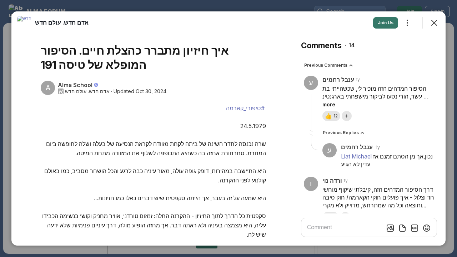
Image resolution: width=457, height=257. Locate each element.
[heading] (62, 22)
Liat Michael (356, 156)
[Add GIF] (414, 228)
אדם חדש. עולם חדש (87, 91)
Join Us (385, 22)
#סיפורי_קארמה (245, 108)
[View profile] (24, 23)
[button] (331, 116)
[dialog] (228, 128)
